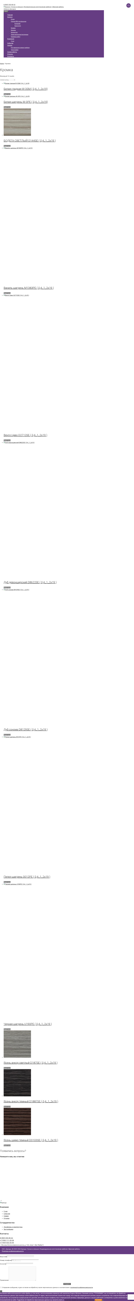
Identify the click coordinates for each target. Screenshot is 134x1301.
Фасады (13, 30)
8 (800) (6, 1238)
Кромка (13, 28)
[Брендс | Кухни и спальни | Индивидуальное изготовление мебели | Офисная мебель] (34, 7)
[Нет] (103, 1300)
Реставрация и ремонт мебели (20, 47)
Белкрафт (18, 23)
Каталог (10, 17)
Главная (10, 15)
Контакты (10, 56)
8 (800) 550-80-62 (9, 5)
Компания (10, 39)
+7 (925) (7, 1243)
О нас (12, 41)
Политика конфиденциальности (13, 1251)
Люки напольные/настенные (19, 34)
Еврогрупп (18, 26)
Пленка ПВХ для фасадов (18, 21)
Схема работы (12, 52)
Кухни (12, 19)
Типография (14, 50)
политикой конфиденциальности (81, 1287)
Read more (7, 94)
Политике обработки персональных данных (79, 1300)
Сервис (9, 45)
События (10, 43)
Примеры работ (15, 36)
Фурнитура (14, 32)
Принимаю (98, 1300)
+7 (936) (7, 1240)
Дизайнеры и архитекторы (13, 1227)
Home (2, 63)
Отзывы (10, 54)
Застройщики (8, 1229)
